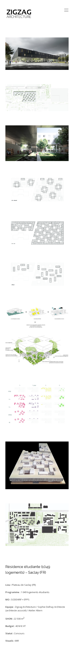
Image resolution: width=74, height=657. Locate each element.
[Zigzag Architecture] (18, 14)
